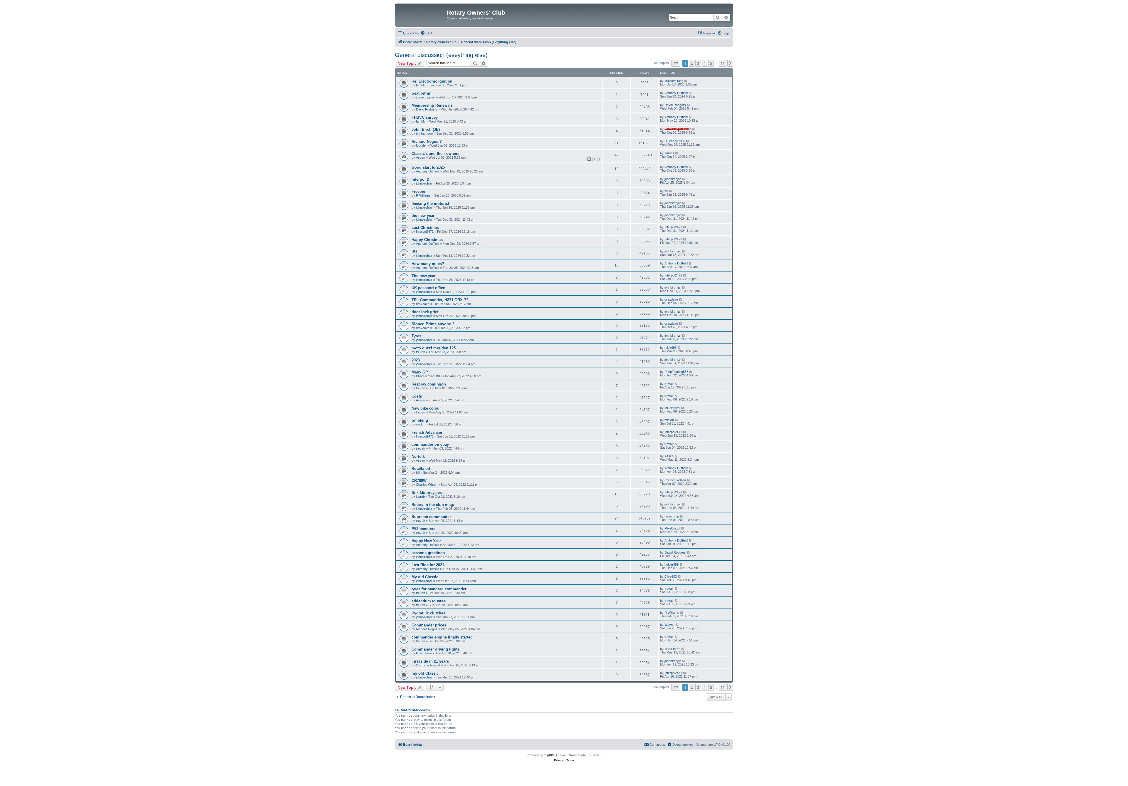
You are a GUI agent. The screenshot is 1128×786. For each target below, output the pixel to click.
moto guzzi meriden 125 (434, 348)
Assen (420, 157)
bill (666, 191)
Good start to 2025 (428, 167)
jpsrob (420, 496)
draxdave (422, 304)
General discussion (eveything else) (441, 55)
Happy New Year (426, 541)
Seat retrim (422, 93)
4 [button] (705, 63)
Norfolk (418, 456)
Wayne (669, 624)
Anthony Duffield (676, 93)
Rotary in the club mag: (433, 504)
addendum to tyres (429, 601)
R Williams (423, 195)
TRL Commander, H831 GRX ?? (440, 300)
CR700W (419, 480)
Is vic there (424, 653)
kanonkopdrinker (677, 129)
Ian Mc (421, 85)
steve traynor (425, 97)
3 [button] (698, 63)
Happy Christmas (427, 239)
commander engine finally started (442, 637)
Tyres (416, 336)
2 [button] (692, 63)
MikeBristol (672, 408)
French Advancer (427, 432)
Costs (417, 396)
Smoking (420, 420)
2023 (416, 360)
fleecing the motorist (430, 203)
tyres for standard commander (439, 589)
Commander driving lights (435, 649)
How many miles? (428, 264)
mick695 (670, 347)
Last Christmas (425, 227)
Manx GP (420, 372)
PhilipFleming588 (428, 376)
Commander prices (429, 625)
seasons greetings (428, 553)
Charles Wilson (426, 484)
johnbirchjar (424, 183)
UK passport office (428, 288)
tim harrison (424, 133)
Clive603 (670, 576)
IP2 (414, 251)
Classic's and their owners (435, 153)
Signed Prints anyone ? (433, 324)
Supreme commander (431, 516)
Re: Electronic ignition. (433, 81)
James (669, 153)
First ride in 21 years (430, 661)
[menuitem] (426, 33)
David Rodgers (426, 109)
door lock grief (425, 312)
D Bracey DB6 (674, 141)
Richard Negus (426, 629)
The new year (424, 276)
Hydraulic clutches (428, 613)
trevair (420, 352)
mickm (420, 424)
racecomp (671, 516)
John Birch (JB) (426, 129)
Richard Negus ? (427, 141)
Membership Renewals (432, 105)
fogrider (421, 145)
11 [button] (723, 63)
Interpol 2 (420, 179)
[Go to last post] (686, 81)
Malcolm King (673, 81)
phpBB (548, 755)
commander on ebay (430, 444)
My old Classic (425, 577)
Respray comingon (429, 384)
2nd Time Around (428, 665)
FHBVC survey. (425, 117)
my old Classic (425, 673)
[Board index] (421, 14)
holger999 (671, 564)
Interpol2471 (425, 231)
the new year (423, 215)
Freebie (418, 191)
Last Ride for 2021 (428, 565)
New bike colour (426, 408)
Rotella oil (421, 468)
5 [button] (711, 63)
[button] (675, 63)
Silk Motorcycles (427, 492)
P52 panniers (423, 529)
